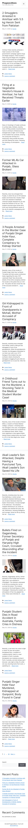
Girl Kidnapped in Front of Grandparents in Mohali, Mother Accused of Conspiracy (12, 311)
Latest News (8, 74)
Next (13, 754)
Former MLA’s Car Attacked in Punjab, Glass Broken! (13, 164)
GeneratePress (14, 825)
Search (4, 762)
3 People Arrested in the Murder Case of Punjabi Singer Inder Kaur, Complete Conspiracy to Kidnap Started (14, 236)
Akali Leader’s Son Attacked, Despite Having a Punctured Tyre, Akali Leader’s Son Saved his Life (13, 462)
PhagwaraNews (9, 3)
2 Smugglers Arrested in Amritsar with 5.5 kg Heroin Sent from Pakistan (12, 19)
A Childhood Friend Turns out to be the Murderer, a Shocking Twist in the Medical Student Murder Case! (14, 388)
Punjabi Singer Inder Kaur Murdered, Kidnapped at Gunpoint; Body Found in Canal (11, 689)
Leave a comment (9, 76)
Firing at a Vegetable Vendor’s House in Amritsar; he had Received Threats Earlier (13, 92)
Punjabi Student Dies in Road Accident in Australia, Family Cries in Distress (12, 618)
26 (9, 754)
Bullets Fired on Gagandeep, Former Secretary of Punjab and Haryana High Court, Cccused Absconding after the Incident (13, 541)
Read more (11, 69)
